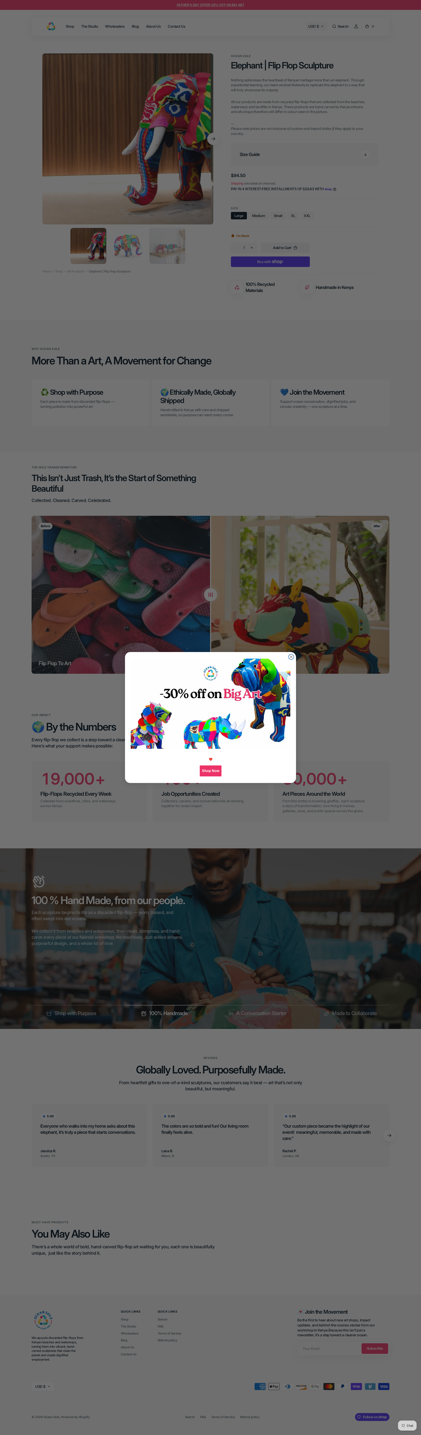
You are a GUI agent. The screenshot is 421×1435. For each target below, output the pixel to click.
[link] (210, 704)
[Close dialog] (291, 656)
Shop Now (210, 771)
